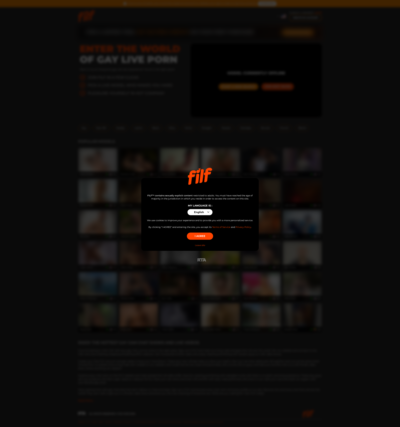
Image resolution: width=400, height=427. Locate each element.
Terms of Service (221, 227)
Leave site (200, 245)
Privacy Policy (243, 227)
